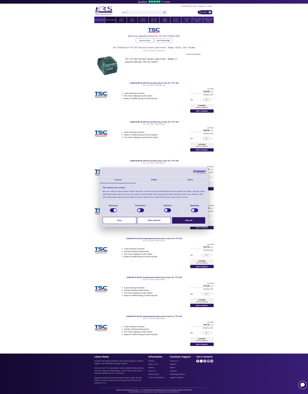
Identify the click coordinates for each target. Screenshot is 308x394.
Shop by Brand (99, 20)
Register (202, 6)
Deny (119, 220)
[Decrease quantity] (200, 99)
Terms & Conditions (156, 377)
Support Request (176, 377)
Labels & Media (111, 20)
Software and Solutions (208, 20)
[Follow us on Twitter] (201, 361)
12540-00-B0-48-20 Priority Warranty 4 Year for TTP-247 (154, 122)
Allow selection (154, 220)
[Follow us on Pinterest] (211, 361)
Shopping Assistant (177, 374)
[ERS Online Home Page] (103, 10)
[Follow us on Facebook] (197, 361)
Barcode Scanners (154, 20)
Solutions (173, 371)
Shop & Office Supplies (197, 20)
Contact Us (174, 361)
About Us (152, 371)
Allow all (188, 220)
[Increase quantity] (212, 99)
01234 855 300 (186, 6)
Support (173, 364)
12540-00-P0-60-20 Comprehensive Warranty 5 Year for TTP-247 (154, 316)
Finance (151, 367)
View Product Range (163, 40)
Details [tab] (154, 180)
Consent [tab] (118, 180)
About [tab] (190, 180)
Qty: (191, 100)
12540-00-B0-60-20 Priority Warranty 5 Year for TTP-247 (154, 160)
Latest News (101, 356)
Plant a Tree (153, 364)
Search (165, 12)
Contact (209, 6)
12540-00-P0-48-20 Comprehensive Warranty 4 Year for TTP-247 (154, 277)
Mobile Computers (143, 20)
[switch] (140, 210)
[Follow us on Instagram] (204, 361)
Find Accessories (144, 40)
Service (172, 367)
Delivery (151, 361)
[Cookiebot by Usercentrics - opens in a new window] (194, 172)
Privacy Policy (153, 374)
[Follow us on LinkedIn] (208, 361)
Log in (195, 6)
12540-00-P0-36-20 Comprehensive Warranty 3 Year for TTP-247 (154, 238)
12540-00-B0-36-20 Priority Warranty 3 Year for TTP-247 (154, 83)
